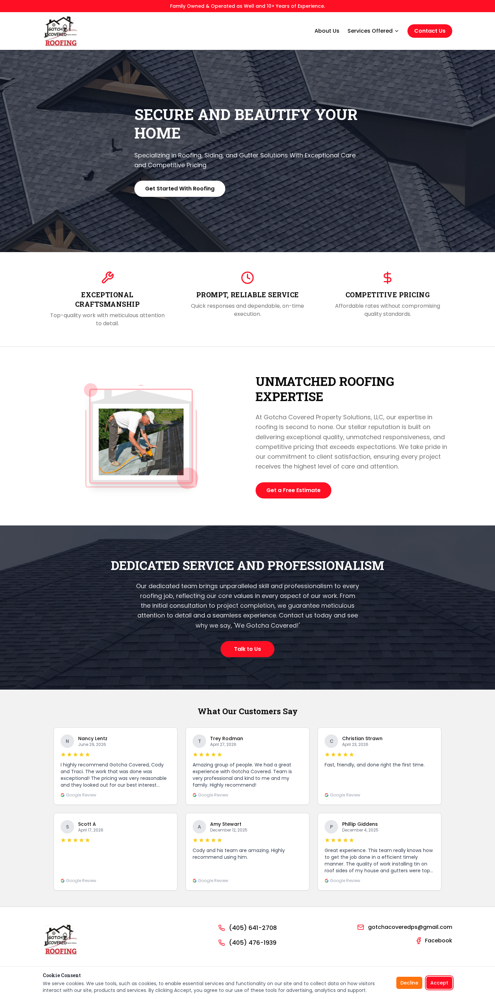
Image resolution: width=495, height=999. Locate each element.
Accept (439, 982)
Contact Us (430, 31)
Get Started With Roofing (179, 188)
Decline (409, 982)
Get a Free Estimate (293, 490)
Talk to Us (247, 649)
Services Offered (370, 31)
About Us (327, 31)
